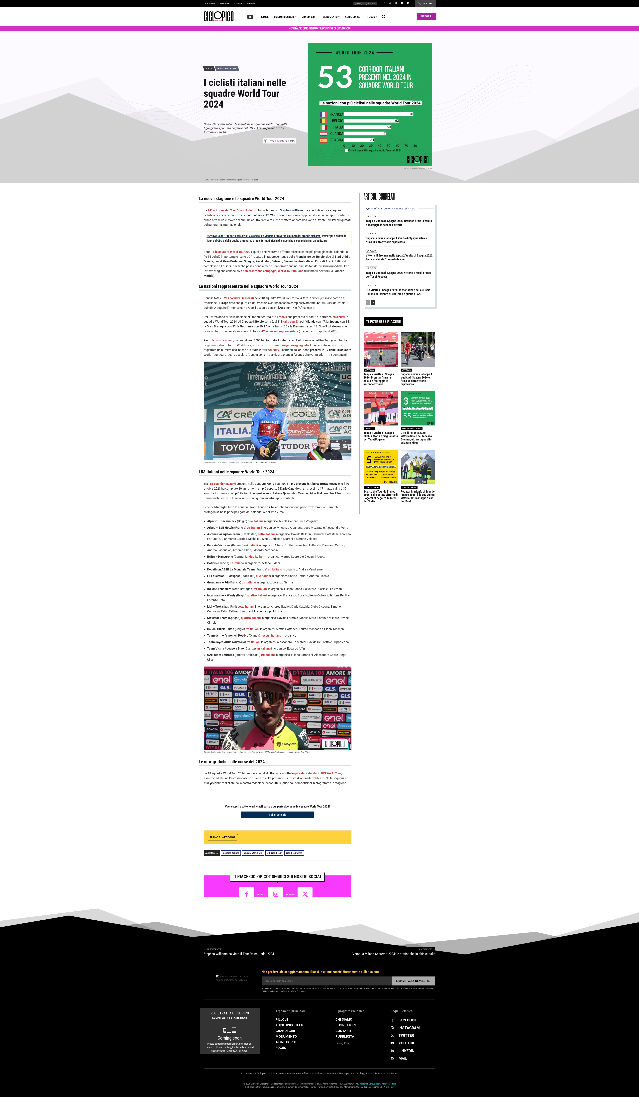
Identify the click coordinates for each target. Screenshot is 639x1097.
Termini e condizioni (386, 1073)
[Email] (329, 837)
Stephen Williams (292, 210)
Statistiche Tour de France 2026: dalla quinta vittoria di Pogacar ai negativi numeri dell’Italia (381, 496)
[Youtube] (402, 3)
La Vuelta (371, 216)
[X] (298, 837)
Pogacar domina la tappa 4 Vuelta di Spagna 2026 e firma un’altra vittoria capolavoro (416, 379)
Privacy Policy (334, 988)
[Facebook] (384, 3)
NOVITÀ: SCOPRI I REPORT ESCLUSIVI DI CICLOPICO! (320, 28)
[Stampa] (336, 837)
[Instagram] (390, 3)
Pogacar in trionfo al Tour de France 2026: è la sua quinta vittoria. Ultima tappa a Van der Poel (418, 496)
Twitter (406, 1035)
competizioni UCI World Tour (266, 215)
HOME (206, 179)
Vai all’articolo (277, 815)
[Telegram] (314, 837)
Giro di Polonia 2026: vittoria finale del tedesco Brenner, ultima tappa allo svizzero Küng (416, 437)
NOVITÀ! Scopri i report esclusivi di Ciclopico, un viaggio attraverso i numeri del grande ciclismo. (264, 236)
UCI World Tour (274, 852)
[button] (384, 16)
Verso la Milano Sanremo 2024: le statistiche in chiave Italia (393, 954)
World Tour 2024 (294, 852)
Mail (403, 1058)
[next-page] (373, 302)
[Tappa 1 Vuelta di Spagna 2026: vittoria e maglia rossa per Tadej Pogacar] (381, 408)
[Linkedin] (321, 837)
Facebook (260, 894)
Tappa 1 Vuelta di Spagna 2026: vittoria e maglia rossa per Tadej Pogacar (381, 436)
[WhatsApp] (306, 837)
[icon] (250, 16)
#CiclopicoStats (227, 68)
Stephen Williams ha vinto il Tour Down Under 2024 (239, 954)
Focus (209, 68)
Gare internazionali (412, 428)
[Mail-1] (408, 3)
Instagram (290, 894)
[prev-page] (368, 302)
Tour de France (372, 487)
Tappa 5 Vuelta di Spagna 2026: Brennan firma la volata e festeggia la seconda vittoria (399, 222)
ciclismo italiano (231, 852)
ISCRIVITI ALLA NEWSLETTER (414, 980)
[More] (344, 837)
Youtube (407, 1043)
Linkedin (407, 1051)
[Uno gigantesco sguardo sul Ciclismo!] (219, 16)
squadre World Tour (253, 852)
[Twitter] (396, 3)
